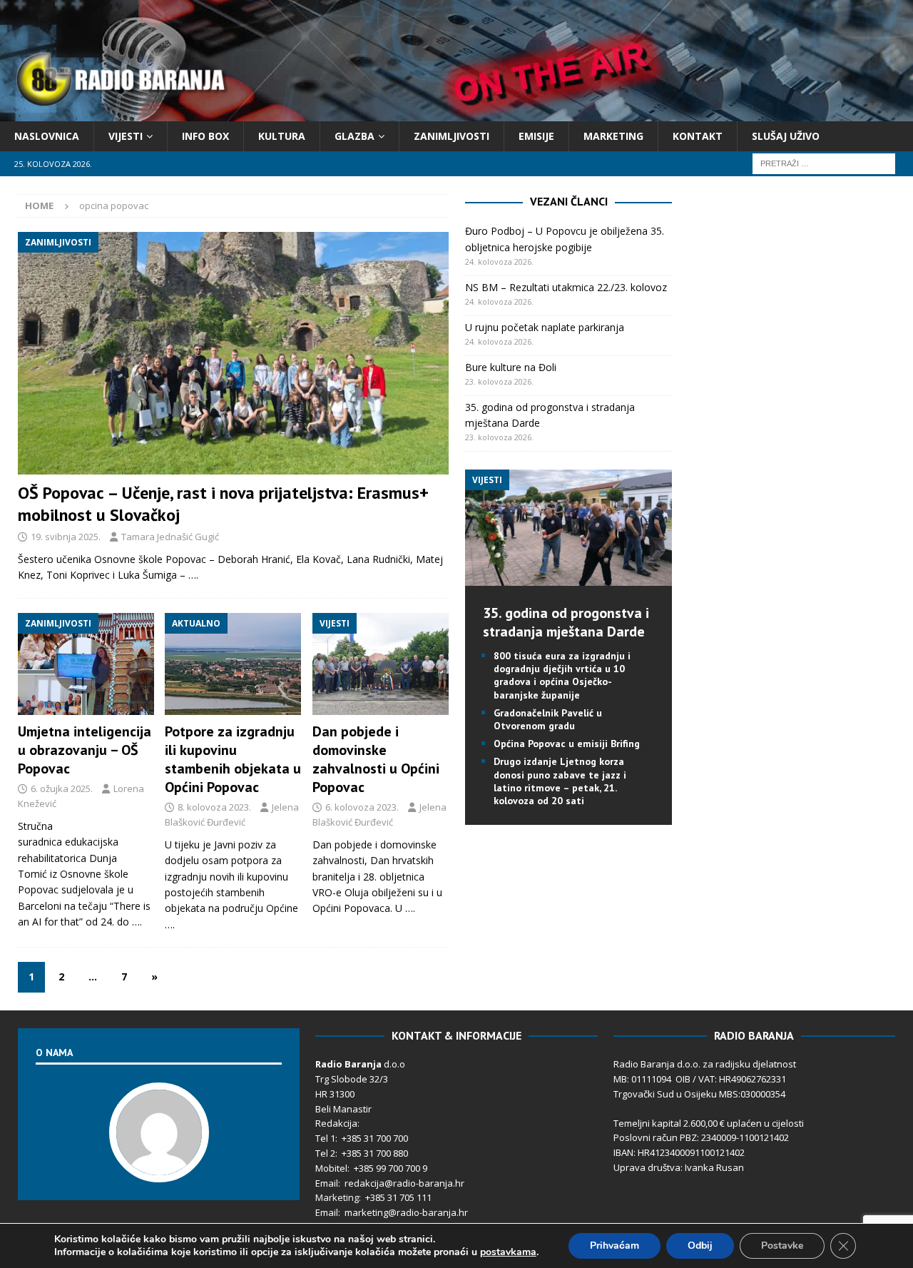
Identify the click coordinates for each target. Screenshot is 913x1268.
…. (193, 575)
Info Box (205, 136)
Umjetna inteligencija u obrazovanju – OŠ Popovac (84, 750)
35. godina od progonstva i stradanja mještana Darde (566, 622)
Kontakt (698, 136)
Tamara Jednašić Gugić (170, 536)
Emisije (536, 136)
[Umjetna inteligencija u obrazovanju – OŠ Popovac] (86, 664)
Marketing (613, 136)
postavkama (508, 1252)
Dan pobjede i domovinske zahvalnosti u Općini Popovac (375, 759)
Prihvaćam (614, 1245)
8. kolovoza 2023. (214, 807)
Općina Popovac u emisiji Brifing (567, 743)
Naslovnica (46, 136)
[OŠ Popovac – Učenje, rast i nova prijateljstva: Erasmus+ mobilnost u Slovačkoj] (233, 353)
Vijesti (125, 136)
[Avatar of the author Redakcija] (159, 1167)
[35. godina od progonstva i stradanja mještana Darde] (568, 577)
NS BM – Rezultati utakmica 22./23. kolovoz (566, 287)
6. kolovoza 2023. (362, 807)
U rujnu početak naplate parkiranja (544, 327)
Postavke (782, 1245)
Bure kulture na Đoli (510, 367)
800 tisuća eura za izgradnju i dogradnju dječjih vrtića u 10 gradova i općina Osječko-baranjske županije (562, 675)
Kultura (281, 136)
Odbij (700, 1245)
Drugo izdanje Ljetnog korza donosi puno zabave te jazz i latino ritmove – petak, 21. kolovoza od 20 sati (560, 781)
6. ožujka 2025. (62, 788)
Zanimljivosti (451, 136)
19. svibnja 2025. (66, 536)
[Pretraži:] (824, 163)
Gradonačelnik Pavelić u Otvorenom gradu (548, 719)
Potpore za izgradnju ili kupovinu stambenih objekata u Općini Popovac (233, 759)
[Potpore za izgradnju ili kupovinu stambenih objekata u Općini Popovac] (233, 664)
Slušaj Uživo (786, 136)
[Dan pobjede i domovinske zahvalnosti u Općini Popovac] (380, 664)
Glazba (354, 136)
